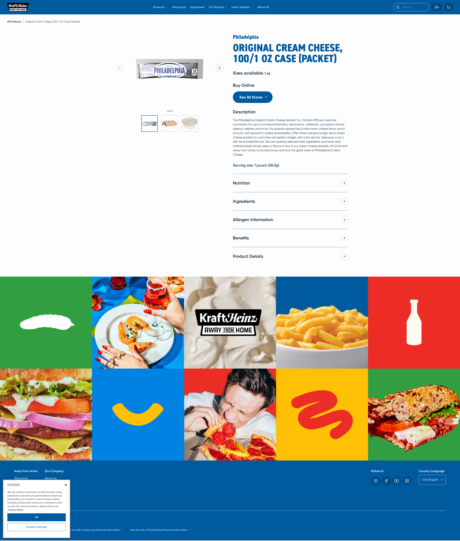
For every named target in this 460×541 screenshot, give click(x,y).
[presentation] (219, 68)
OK (36, 517)
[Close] (66, 485)
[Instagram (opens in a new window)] (375, 480)
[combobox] (411, 7)
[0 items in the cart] (448, 7)
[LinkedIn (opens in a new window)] (407, 480)
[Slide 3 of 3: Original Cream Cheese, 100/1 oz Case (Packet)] (189, 123)
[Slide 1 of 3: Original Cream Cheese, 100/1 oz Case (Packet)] (149, 123)
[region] (36, 509)
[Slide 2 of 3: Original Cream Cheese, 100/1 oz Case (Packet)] (169, 123)
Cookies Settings (36, 527)
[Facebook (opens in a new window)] (386, 480)
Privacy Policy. (16, 509)
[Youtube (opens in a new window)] (396, 480)
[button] (436, 7)
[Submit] (397, 7)
